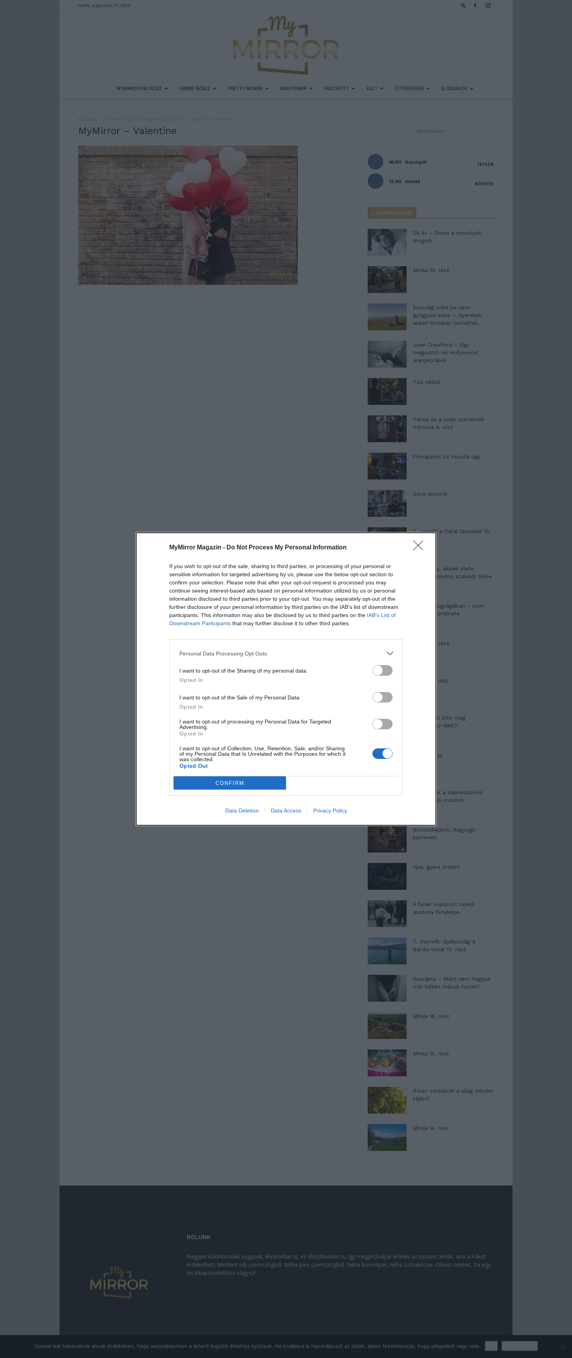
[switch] (382, 670)
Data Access (286, 810)
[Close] (420, 547)
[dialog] (286, 679)
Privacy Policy (330, 810)
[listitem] (286, 653)
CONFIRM (230, 783)
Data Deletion (242, 810)
